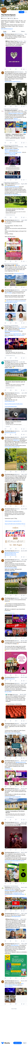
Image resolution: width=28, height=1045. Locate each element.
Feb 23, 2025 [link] (23, 980)
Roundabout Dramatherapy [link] (11, 110)
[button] (2, 2)
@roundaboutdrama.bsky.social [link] (21, 110)
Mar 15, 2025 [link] (24, 822)
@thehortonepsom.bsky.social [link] (19, 34)
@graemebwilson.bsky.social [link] (18, 146)
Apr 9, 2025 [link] (24, 559)
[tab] (4, 31)
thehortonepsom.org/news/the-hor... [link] (13, 194)
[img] (14, 5)
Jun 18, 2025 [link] (22, 362)
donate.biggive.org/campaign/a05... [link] (13, 797)
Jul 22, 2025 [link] (24, 265)
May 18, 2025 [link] (23, 437)
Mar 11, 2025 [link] (24, 913)
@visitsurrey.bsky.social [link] (10, 432)
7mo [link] (25, 71)
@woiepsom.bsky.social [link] (10, 555)
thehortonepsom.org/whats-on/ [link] (12, 446)
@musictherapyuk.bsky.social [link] (12, 552)
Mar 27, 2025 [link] (23, 598)
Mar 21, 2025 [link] (24, 683)
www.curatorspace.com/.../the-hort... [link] (13, 733)
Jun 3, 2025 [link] (24, 393)
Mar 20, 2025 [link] (23, 723)
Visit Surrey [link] (8, 887)
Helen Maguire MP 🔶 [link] (10, 265)
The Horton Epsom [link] (9, 34)
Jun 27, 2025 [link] (24, 327)
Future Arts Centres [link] (10, 183)
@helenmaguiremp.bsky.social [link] (19, 265)
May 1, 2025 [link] (24, 474)
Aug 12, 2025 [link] (24, 183)
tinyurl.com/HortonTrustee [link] (11, 568)
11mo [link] (25, 110)
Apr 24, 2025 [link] (24, 508)
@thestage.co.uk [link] (14, 362)
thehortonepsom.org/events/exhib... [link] (13, 120)
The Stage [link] (7, 362)
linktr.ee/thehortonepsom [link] (7, 28)
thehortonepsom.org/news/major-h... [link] (13, 81)
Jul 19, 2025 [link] (24, 290)
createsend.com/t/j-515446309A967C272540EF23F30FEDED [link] (14, 893)
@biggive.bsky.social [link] (10, 678)
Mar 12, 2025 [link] (24, 852)
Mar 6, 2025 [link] (24, 943)
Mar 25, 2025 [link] (23, 640)
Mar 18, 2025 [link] (24, 760)
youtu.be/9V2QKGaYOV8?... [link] (11, 406)
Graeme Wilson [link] (9, 146)
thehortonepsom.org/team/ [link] (12, 301)
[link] (4, 18)
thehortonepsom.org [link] (19, 273)
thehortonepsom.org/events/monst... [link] (13, 152)
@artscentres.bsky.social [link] (17, 183)
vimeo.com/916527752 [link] (10, 155)
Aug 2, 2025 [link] (24, 220)
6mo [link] (25, 34)
